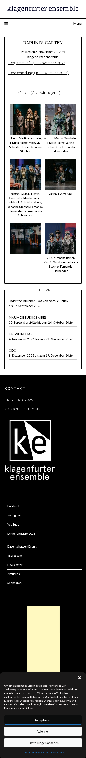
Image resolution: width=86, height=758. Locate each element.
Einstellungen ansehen (43, 743)
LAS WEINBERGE (21, 334)
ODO (12, 350)
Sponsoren (14, 582)
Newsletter (14, 564)
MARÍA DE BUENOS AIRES (28, 317)
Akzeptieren (43, 720)
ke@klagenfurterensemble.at (23, 408)
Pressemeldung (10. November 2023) (38, 73)
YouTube (13, 524)
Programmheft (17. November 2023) (37, 63)
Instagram (14, 515)
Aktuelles (13, 574)
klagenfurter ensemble (43, 8)
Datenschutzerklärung (36, 752)
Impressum (57, 752)
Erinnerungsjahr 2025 (21, 533)
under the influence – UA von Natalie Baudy (38, 301)
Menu (77, 23)
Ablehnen (43, 731)
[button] (80, 678)
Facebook (13, 506)
